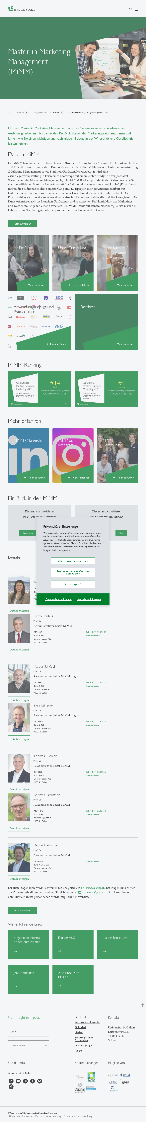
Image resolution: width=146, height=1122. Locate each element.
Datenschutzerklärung (58, 599)
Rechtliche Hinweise (89, 599)
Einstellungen (72, 584)
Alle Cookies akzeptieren (73, 561)
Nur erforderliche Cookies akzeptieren (73, 572)
